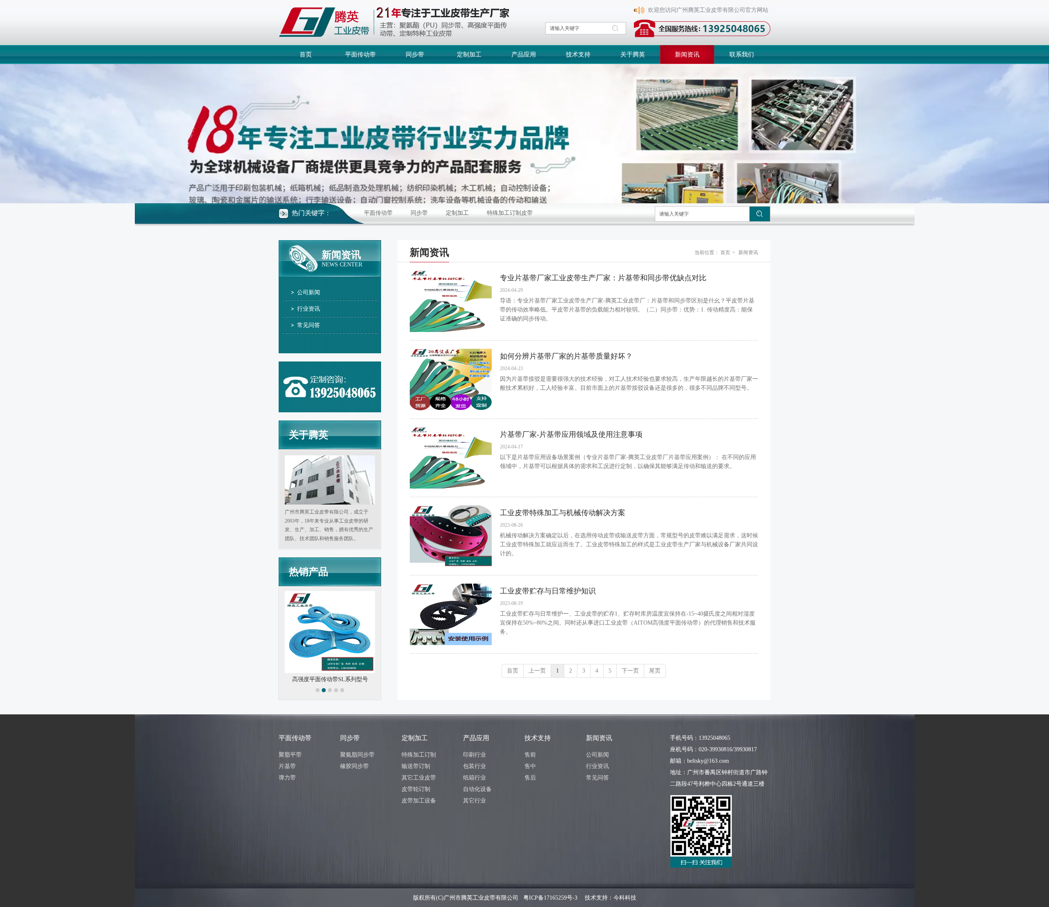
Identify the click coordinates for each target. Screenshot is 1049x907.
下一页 (630, 671)
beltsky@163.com (708, 761)
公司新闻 (597, 755)
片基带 (287, 766)
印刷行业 (474, 755)
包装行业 (474, 766)
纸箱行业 (474, 778)
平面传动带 (378, 213)
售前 (530, 755)
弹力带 (287, 778)
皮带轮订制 (416, 789)
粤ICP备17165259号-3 (550, 898)
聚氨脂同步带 (357, 755)
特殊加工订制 (419, 755)
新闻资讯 (748, 252)
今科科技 (624, 898)
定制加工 (457, 213)
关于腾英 (308, 435)
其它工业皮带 (419, 778)
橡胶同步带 (354, 766)
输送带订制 (416, 766)
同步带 (419, 213)
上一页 (537, 671)
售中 (530, 766)
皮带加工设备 (419, 801)
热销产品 (308, 571)
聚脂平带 (290, 755)
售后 (530, 778)
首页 (725, 252)
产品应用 (476, 737)
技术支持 (537, 737)
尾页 (655, 671)
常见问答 (597, 778)
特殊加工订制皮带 (510, 213)
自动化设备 (477, 789)
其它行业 (474, 801)
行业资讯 (597, 766)
